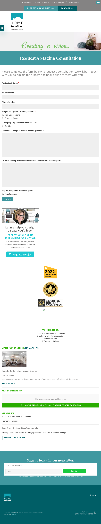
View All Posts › (31, 348)
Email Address (8, 92)
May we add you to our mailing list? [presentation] (17, 190)
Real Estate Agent (12, 115)
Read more (7, 383)
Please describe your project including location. (23, 130)
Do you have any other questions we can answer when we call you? (31, 160)
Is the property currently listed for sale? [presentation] (20, 122)
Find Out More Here (14, 437)
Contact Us (67, 8)
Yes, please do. (10, 194)
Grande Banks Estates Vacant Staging (19, 371)
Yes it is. (7, 126)
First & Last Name (10, 83)
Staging (11, 375)
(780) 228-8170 (73, 2)
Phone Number (9, 102)
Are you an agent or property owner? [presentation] (19, 111)
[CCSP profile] (50, 289)
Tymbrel (14, 514)
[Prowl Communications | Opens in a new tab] (86, 514)
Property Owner (11, 118)
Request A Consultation (40, 8)
